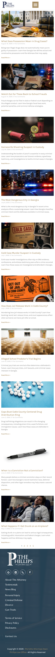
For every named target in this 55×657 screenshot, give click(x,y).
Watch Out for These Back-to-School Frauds (24, 94)
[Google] (8, 572)
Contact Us (11, 636)
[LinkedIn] (15, 572)
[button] (35, 5)
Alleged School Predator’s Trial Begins (21, 358)
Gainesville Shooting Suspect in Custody (22, 147)
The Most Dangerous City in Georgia (20, 200)
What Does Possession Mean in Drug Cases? (24, 41)
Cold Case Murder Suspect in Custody (21, 253)
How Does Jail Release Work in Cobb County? (24, 306)
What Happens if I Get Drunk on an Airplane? (24, 526)
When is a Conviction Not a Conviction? (22, 470)
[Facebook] (30, 572)
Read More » (5, 57)
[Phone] (22, 572)
